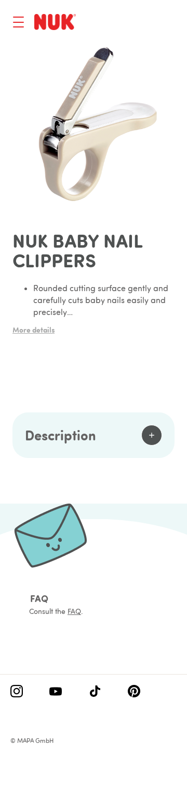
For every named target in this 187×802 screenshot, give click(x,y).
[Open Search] (128, 23)
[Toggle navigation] (18, 22)
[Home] (55, 22)
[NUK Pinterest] (134, 692)
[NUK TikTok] (95, 692)
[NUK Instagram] (16, 692)
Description (60, 435)
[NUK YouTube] (55, 692)
